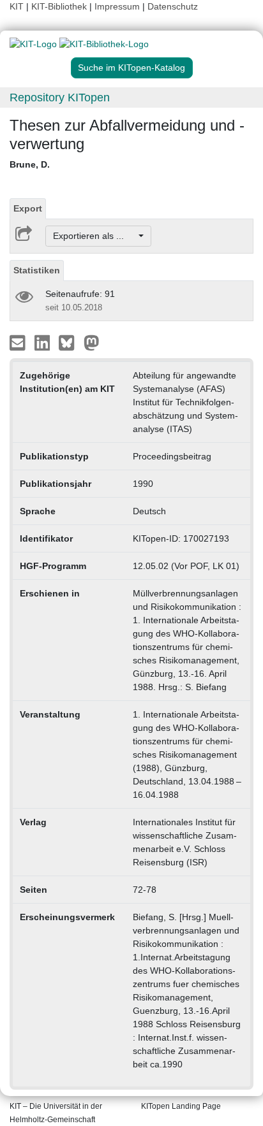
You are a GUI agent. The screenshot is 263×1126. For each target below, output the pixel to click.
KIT (17, 6)
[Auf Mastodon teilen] (92, 342)
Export (27, 208)
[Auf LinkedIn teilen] (43, 342)
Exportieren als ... (95, 236)
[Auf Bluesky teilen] (70, 342)
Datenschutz (172, 6)
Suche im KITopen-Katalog (131, 67)
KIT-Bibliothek (60, 6)
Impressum (117, 6)
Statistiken (36, 270)
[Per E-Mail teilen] (19, 342)
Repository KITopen (60, 97)
